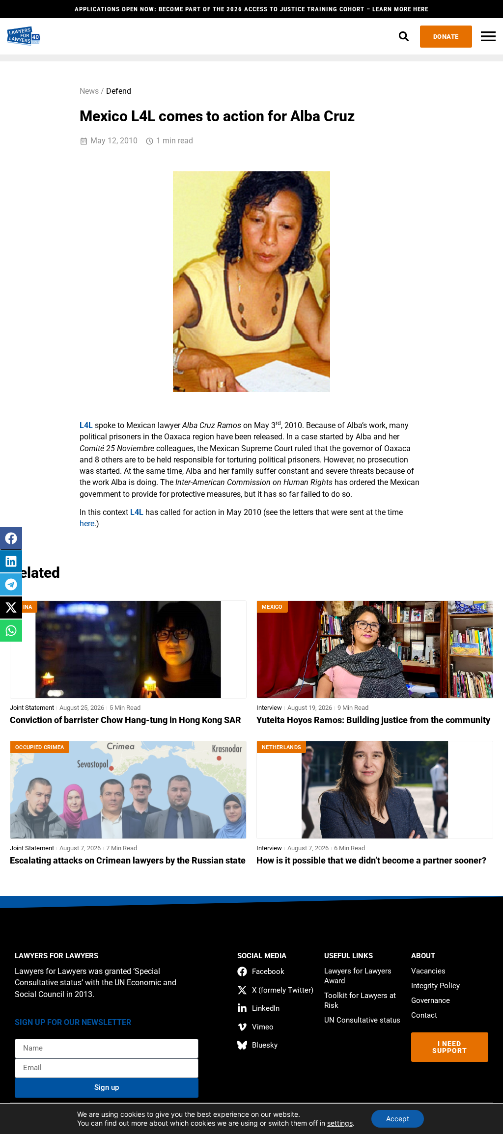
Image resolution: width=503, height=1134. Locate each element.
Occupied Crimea (39, 747)
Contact (424, 1015)
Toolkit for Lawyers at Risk (360, 1000)
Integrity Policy (435, 985)
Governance (430, 1000)
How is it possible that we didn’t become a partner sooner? (371, 860)
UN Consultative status (362, 1020)
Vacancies (428, 971)
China (23, 607)
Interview (269, 707)
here (87, 523)
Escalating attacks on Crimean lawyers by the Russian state (128, 860)
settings (340, 1123)
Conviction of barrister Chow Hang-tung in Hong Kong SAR (125, 720)
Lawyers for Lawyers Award (357, 976)
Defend (118, 91)
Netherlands (281, 747)
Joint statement (32, 707)
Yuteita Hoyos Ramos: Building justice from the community (373, 720)
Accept (397, 1118)
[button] (404, 36)
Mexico (272, 607)
